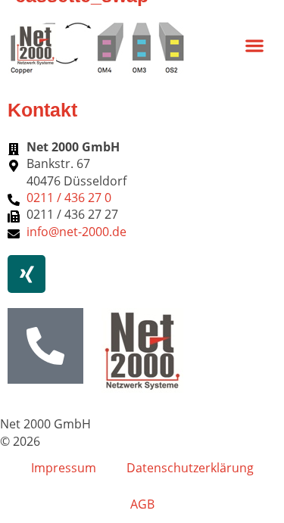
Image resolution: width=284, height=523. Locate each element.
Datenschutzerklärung (190, 467)
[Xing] (26, 274)
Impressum (63, 467)
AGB (142, 504)
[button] (254, 45)
